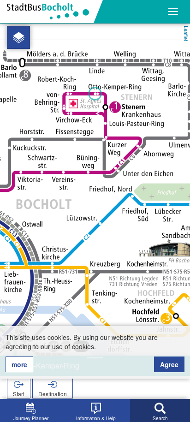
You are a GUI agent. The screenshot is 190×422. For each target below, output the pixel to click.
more (19, 364)
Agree (169, 364)
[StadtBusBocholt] (51, 11)
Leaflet (186, 33)
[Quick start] (18, 37)
